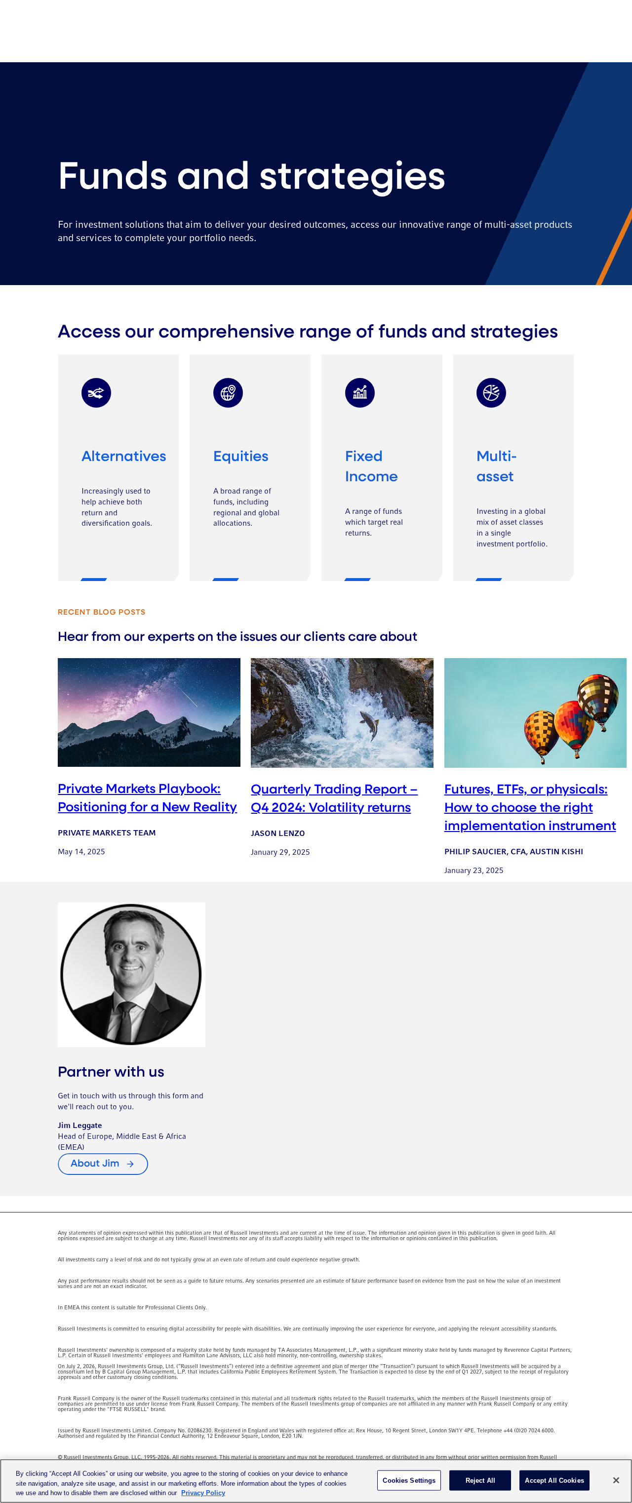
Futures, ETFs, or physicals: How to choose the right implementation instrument (530, 809)
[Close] (616, 1480)
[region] (316, 1481)
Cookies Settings (409, 1480)
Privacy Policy (203, 1493)
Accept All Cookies (554, 1480)
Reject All (480, 1480)
